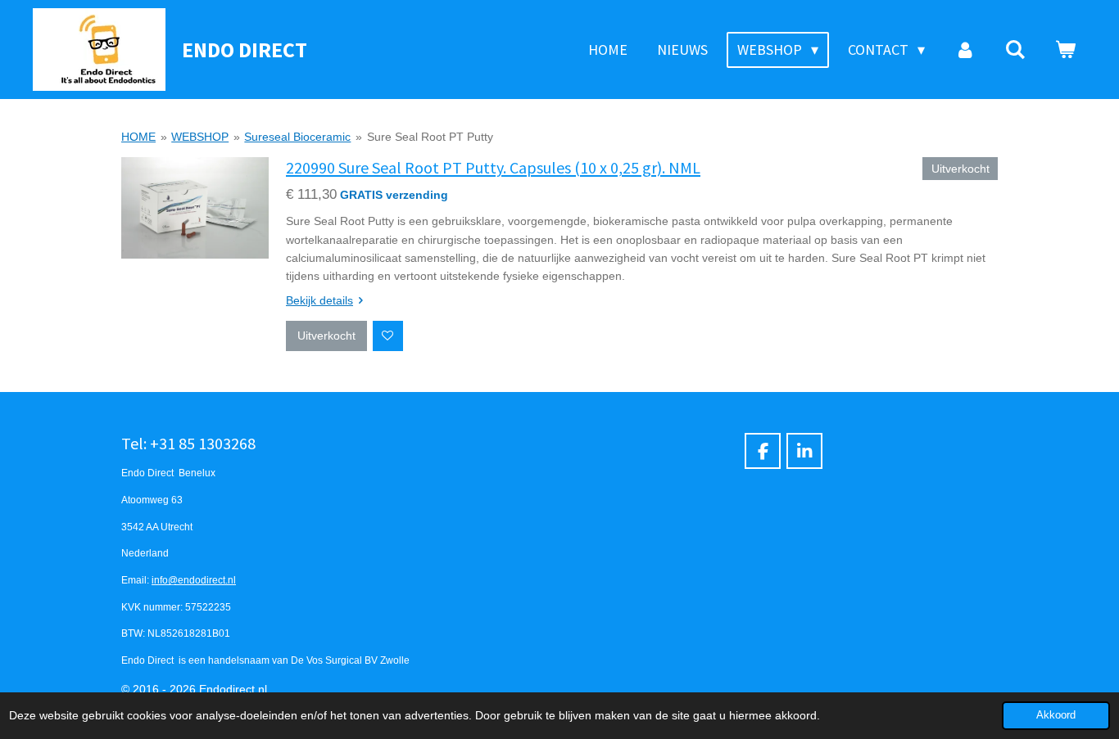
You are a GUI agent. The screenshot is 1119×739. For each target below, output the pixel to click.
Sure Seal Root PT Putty (430, 136)
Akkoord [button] (1056, 715)
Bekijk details (319, 300)
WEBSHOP (200, 136)
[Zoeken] (1015, 50)
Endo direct (244, 49)
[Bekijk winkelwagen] (1065, 50)
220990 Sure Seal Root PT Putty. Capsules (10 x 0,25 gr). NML (493, 167)
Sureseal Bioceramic (297, 136)
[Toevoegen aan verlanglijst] (388, 336)
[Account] (964, 50)
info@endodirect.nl (194, 580)
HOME (138, 136)
